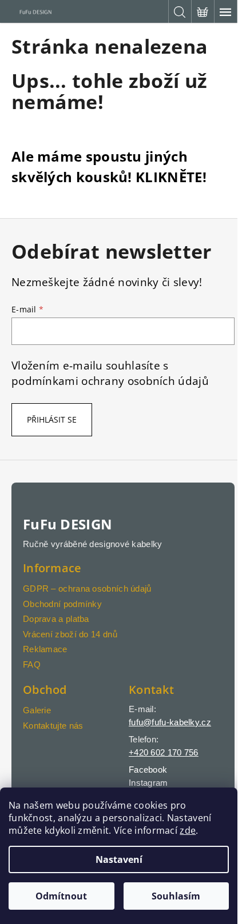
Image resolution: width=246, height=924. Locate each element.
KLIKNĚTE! (171, 176)
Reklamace (45, 649)
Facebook (148, 769)
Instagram (148, 783)
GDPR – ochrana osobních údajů (87, 588)
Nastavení (119, 859)
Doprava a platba (56, 619)
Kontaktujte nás (53, 725)
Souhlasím (176, 896)
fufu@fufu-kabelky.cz (170, 722)
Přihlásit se (52, 419)
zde (188, 830)
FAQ (32, 664)
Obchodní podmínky (62, 604)
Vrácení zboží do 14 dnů (70, 634)
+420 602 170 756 (164, 752)
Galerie (37, 710)
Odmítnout (61, 896)
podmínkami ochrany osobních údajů (110, 380)
